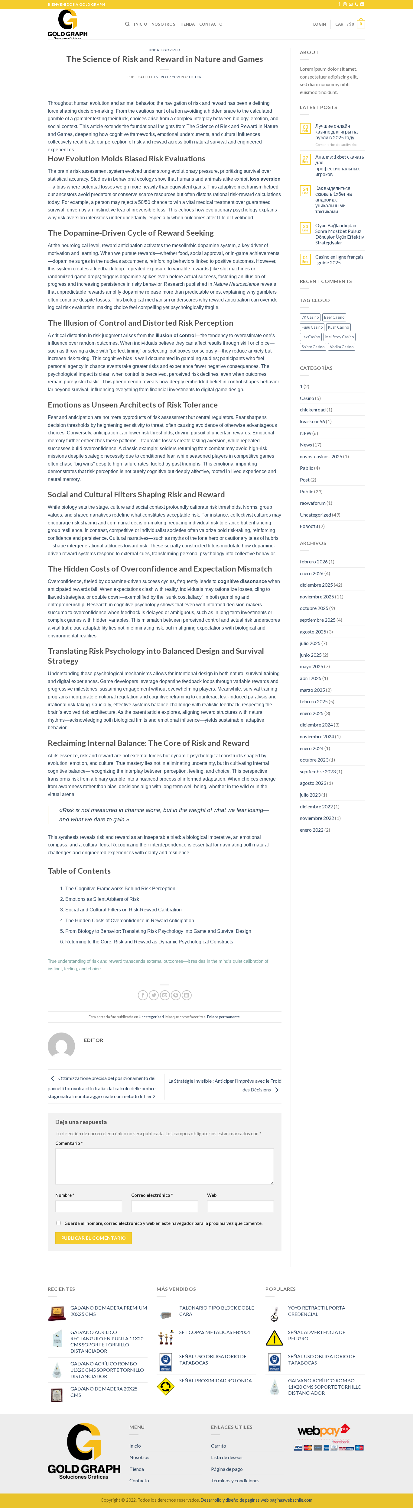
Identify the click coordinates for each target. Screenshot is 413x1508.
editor (195, 77)
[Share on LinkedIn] (187, 995)
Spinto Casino (313, 346)
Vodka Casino (341, 346)
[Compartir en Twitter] (154, 995)
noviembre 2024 (317, 736)
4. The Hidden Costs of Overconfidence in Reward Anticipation (127, 920)
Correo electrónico (152, 1195)
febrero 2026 (314, 561)
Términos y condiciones (235, 1480)
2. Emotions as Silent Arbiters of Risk (99, 899)
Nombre (64, 1195)
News (306, 444)
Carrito (218, 1445)
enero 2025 (312, 713)
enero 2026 (312, 573)
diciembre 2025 (316, 585)
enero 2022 (312, 830)
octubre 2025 (314, 608)
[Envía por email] (165, 995)
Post (305, 479)
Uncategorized (164, 50)
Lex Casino (311, 336)
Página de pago (227, 1469)
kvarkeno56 (312, 421)
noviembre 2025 (317, 596)
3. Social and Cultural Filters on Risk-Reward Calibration (121, 909)
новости (309, 526)
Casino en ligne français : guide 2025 (339, 259)
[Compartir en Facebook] (143, 995)
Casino (307, 398)
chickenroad (313, 409)
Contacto (211, 24)
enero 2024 (312, 748)
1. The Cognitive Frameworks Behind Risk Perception (117, 888)
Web (211, 1195)
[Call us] (356, 4)
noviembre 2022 (317, 818)
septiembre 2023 (318, 771)
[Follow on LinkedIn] (362, 4)
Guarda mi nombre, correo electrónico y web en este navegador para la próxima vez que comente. (163, 1223)
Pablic (306, 468)
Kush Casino (338, 327)
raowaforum (313, 503)
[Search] (127, 24)
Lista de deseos (226, 1457)
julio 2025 (310, 643)
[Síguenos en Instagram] (345, 4)
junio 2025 (311, 655)
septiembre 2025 (318, 620)
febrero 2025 (314, 701)
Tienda (187, 24)
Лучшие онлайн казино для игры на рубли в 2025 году (336, 131)
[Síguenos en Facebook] (339, 4)
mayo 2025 (311, 666)
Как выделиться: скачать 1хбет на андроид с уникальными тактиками (333, 199)
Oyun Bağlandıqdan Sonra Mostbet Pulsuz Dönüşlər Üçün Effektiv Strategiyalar (339, 234)
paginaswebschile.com (291, 1500)
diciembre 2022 (316, 806)
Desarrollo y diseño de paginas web (235, 1500)
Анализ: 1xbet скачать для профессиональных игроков (339, 165)
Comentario (69, 1143)
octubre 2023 (314, 759)
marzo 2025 (312, 690)
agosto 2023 (313, 783)
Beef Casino (334, 317)
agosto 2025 (313, 631)
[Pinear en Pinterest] (176, 995)
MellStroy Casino (339, 336)
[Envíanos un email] (351, 4)
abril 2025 (310, 678)
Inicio (140, 24)
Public (306, 491)
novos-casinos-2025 (321, 456)
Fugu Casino (312, 327)
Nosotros (163, 24)
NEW (305, 433)
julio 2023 (310, 795)
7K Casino (310, 317)
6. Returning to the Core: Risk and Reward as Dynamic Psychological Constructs (146, 941)
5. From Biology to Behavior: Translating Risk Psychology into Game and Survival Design (155, 931)
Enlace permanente (223, 1016)
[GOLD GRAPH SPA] (82, 24)
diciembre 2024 (316, 724)
